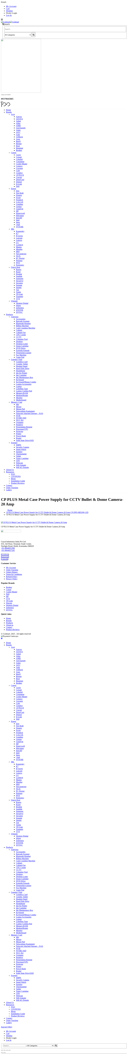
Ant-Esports (21, 128)
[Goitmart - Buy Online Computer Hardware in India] (10, 22)
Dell (17, 186)
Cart (8, 8)
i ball (18, 224)
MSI (18, 251)
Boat (18, 146)
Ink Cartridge (21, 375)
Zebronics (20, 308)
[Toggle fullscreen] (7, 1050)
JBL (12, 229)
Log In (9, 15)
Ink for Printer (21, 373)
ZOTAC (19, 312)
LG (17, 242)
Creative (19, 173)
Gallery (9, 490)
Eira (17, 191)
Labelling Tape (22, 389)
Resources (10, 472)
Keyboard (20, 380)
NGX (18, 256)
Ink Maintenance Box (24, 377)
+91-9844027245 (8, 550)
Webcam (19, 463)
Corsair (19, 157)
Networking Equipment (25, 411)
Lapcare (19, 238)
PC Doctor (20, 258)
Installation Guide (18, 481)
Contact (9, 485)
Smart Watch (21, 449)
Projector (19, 431)
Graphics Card (22, 362)
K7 (17, 233)
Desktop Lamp (22, 344)
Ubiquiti (14, 301)
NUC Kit (19, 420)
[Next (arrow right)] (5, 1052)
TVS (18, 299)
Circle (18, 155)
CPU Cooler (21, 335)
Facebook (5, 555)
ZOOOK (19, 310)
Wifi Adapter (21, 465)
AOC (18, 132)
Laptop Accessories (23, 384)
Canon (13, 153)
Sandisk (19, 276)
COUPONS (16, 476)
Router (18, 438)
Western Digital (22, 303)
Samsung (19, 278)
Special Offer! (6, 1027)
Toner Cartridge (22, 458)
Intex (18, 222)
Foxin (18, 198)
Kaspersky (20, 231)
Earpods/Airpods (22, 350)
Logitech (19, 245)
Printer (18, 434)
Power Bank (21, 436)
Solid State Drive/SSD (25, 440)
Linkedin (4, 559)
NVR (18, 416)
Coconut (19, 168)
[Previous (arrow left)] (2, 1052)
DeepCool (20, 180)
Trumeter (19, 296)
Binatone (19, 148)
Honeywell (20, 213)
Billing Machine (22, 326)
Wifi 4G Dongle (22, 467)
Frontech (19, 200)
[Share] (5, 1050)
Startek (19, 287)
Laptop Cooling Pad (24, 391)
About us (9, 625)
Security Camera (22, 447)
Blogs (13, 479)
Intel (18, 220)
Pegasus (19, 260)
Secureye (19, 281)
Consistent (20, 162)
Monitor (19, 398)
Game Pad (20, 357)
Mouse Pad (20, 409)
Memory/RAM (22, 393)
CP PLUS (20, 175)
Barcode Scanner (23, 321)
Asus (18, 139)
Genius (19, 207)
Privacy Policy (12, 579)
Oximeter (19, 422)
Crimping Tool (22, 339)
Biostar (19, 144)
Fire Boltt (20, 193)
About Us (10, 470)
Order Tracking (12, 488)
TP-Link (19, 294)
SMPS (18, 445)
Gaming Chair (16, 359)
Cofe (18, 171)
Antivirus (14, 317)
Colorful (19, 159)
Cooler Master (21, 164)
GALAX (19, 202)
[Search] (33, 34)
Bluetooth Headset (23, 323)
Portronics (20, 265)
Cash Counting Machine (25, 328)
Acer (13, 114)
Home (8, 110)
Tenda (18, 292)
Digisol (19, 182)
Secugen (19, 283)
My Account (11, 6)
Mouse (18, 407)
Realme (19, 274)
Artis (18, 135)
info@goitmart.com (15, 2)
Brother (19, 150)
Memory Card (16, 402)
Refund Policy (11, 577)
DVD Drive (21, 348)
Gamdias (19, 204)
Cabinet (19, 330)
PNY (18, 263)
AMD (18, 126)
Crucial (19, 177)
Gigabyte (19, 209)
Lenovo (19, 240)
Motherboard (21, 400)
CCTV (19, 337)
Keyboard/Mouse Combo (26, 382)
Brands (9, 112)
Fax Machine (21, 355)
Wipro (18, 305)
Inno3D (19, 218)
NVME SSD (21, 418)
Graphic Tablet (22, 364)
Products (9, 314)
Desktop (19, 341)
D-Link (19, 184)
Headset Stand (21, 366)
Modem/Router (22, 395)
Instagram (5, 557)
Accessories (20, 319)
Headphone (20, 371)
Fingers (19, 195)
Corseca (19, 166)
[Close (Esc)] (2, 1050)
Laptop (19, 386)
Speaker (19, 452)
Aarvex (19, 117)
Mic (17, 404)
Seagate (19, 285)
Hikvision (20, 215)
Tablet (18, 456)
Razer (18, 272)
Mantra (19, 247)
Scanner (14, 443)
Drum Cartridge (22, 346)
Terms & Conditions (14, 574)
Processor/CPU (22, 429)
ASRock (19, 137)
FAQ (13, 474)
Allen (18, 123)
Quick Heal (15, 267)
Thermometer (21, 454)
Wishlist (9, 11)
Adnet (18, 121)
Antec (18, 130)
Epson (13, 189)
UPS (18, 461)
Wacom (9, 603)
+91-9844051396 (8, 548)
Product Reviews (17, 483)
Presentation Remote (24, 427)
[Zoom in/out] (9, 1050)
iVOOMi (19, 227)
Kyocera (19, 236)
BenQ (18, 141)
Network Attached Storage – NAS (29, 413)
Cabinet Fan (21, 332)
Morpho (19, 249)
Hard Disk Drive (22, 368)
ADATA (19, 119)
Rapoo (18, 269)
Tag (17, 290)
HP (17, 211)
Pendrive (19, 425)
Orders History (12, 572)
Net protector (21, 254)
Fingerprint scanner (23, 353)
